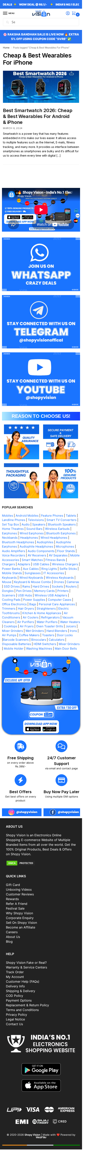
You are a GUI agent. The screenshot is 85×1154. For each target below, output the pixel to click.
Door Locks (65, 635)
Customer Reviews (20, 894)
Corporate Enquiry (20, 918)
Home (6, 47)
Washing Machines (39, 648)
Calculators (56, 640)
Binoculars (38, 640)
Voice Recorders (13, 555)
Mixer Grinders (12, 631)
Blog (9, 941)
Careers (12, 932)
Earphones (9, 533)
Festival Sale (15, 908)
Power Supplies (34, 600)
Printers (63, 591)
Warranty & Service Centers (26, 967)
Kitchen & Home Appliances (41, 613)
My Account (15, 977)
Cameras (73, 582)
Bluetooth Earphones (61, 533)
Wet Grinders (35, 631)
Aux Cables (31, 569)
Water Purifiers (47, 622)
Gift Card (13, 885)
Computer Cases (59, 600)
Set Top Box (10, 524)
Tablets (71, 515)
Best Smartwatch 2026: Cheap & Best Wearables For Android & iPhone (37, 116)
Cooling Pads (11, 600)
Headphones (29, 537)
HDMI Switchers (45, 644)
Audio (26, 524)
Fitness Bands (55, 560)
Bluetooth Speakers (62, 524)
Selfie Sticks (68, 569)
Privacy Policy (16, 1015)
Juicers (71, 626)
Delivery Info (15, 986)
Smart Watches (32, 560)
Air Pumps (9, 635)
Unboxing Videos (19, 889)
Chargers (8, 564)
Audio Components (41, 551)
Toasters (48, 635)
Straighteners (46, 608)
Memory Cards (44, 591)
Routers (71, 586)
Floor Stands (66, 551)
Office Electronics (14, 604)
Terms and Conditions (22, 1010)
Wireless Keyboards (60, 577)
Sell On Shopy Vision (21, 923)
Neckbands (10, 537)
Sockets (57, 586)
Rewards (12, 899)
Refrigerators (50, 617)
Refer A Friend (16, 904)
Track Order (15, 972)
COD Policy (14, 996)
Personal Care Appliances (57, 604)
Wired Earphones (32, 533)
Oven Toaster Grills (49, 626)
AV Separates (58, 555)
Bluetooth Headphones (18, 542)
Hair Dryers (26, 608)
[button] (74, 13)
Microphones (65, 546)
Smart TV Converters (61, 520)
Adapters (24, 564)
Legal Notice (15, 1019)
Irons (73, 631)
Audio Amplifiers (13, 551)
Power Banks (11, 569)
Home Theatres (13, 529)
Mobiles (7, 515)
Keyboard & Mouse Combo (32, 582)
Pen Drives (24, 591)
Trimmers (8, 608)
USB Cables (41, 564)
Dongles (8, 591)
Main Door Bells (66, 648)
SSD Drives (12, 586)
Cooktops (10, 626)
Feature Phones (52, 515)
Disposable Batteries (16, 644)
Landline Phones (13, 520)
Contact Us (14, 1024)
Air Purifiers (25, 622)
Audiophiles (45, 542)
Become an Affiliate (20, 927)
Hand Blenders (56, 631)
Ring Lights (49, 569)
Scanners (8, 595)
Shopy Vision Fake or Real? (26, 963)
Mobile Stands (12, 573)
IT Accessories (53, 573)
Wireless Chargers (65, 564)
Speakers (38, 524)
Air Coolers (31, 617)
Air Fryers (27, 626)
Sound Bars (34, 529)
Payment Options (19, 1000)
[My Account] (67, 13)
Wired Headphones (54, 537)
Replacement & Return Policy (27, 1005)
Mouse (6, 582)
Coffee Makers (29, 635)
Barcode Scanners (16, 640)
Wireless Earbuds (57, 529)
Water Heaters (70, 622)
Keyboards (9, 577)
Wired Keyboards (31, 577)
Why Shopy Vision (19, 913)
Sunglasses (33, 573)
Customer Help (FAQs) (22, 981)
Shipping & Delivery (20, 991)
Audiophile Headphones (36, 546)
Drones (59, 582)
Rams (26, 586)
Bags (32, 604)
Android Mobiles (27, 515)
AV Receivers (37, 555)
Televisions (36, 520)
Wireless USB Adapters (51, 595)
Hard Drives (41, 586)
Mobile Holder (14, 648)
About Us (13, 937)
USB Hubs (25, 595)
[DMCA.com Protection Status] (41, 863)
